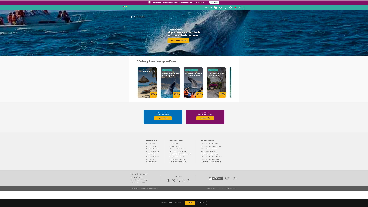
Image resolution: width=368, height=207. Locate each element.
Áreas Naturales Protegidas (138, 182)
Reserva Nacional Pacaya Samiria (211, 146)
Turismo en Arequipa (152, 151)
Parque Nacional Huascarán (178, 151)
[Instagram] (174, 180)
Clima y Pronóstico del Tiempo (139, 180)
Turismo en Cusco (151, 146)
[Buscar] (226, 8)
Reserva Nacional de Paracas (209, 143)
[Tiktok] (179, 180)
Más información (147, 82)
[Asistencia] (230, 7)
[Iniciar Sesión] (240, 8)
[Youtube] (188, 180)
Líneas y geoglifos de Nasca (178, 162)
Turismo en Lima (151, 143)
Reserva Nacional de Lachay (209, 154)
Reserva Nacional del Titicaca (210, 159)
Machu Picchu (174, 143)
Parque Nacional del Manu (178, 156)
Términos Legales (231, 188)
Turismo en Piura (151, 154)
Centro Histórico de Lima (177, 159)
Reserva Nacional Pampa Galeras (211, 162)
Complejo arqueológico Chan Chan (180, 154)
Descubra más (177, 202)
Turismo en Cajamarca (152, 149)
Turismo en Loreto (151, 162)
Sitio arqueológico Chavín (177, 149)
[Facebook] (169, 180)
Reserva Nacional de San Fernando (211, 156)
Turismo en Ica (150, 159)
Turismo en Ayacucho (152, 156)
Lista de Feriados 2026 (137, 177)
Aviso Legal (221, 188)
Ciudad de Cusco (175, 146)
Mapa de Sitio (211, 188)
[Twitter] (184, 180)
